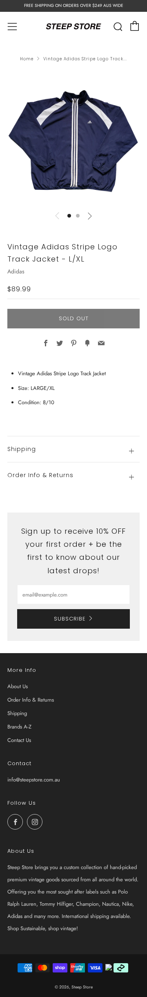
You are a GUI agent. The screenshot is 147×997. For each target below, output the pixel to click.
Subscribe (70, 619)
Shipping (17, 713)
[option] (73, 138)
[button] (69, 216)
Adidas (15, 271)
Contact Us (19, 740)
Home (26, 59)
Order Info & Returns (30, 700)
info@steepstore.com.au (33, 780)
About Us (17, 686)
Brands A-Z (19, 727)
